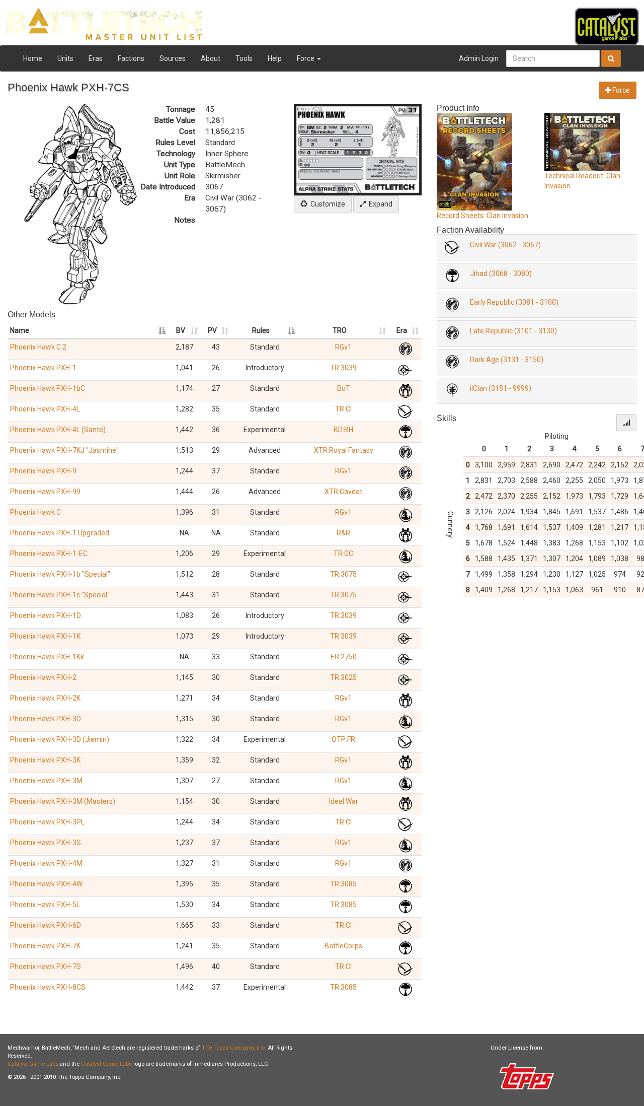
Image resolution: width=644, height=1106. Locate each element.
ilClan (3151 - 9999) (500, 388)
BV (180, 330)
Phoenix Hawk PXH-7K (45, 946)
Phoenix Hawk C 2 (38, 347)
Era (401, 330)
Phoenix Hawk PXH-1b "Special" (60, 574)
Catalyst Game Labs (33, 1064)
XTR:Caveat (343, 492)
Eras (96, 58)
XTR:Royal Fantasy (343, 450)
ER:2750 (344, 657)
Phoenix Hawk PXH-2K (45, 698)
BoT (343, 388)
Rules (261, 330)
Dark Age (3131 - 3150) (506, 360)
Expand (379, 204)
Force (306, 58)
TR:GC (343, 553)
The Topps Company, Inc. (234, 1048)
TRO (340, 330)
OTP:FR (343, 739)
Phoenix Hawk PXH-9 (43, 471)
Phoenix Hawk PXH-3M (46, 781)
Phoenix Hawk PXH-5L (45, 905)
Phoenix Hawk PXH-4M (46, 863)
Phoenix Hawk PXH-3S (45, 843)
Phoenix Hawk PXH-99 (45, 492)
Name (19, 330)
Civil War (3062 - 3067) (505, 245)
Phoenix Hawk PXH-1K (45, 636)
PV (212, 330)
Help (275, 58)
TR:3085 (343, 884)
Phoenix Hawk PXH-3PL (47, 822)
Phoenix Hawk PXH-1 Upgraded (59, 533)
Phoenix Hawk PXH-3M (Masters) (62, 801)
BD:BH (343, 430)
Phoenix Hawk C (35, 512)
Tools (244, 58)
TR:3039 (343, 368)
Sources (172, 58)
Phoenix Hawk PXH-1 (43, 368)
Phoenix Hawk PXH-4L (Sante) (58, 430)
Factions (131, 58)
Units (65, 58)
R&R (343, 533)
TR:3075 (343, 574)
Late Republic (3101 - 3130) (513, 331)
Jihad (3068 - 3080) (501, 273)
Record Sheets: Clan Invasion (482, 216)
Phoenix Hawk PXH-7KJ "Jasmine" (64, 450)
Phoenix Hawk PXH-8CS (48, 987)
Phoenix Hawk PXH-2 (43, 677)
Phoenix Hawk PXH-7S (45, 966)
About (210, 58)
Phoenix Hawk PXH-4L (45, 409)
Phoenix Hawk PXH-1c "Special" (60, 595)
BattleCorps (343, 946)
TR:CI (343, 409)
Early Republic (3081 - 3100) (514, 302)
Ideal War (343, 801)
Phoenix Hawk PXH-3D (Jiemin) (59, 739)
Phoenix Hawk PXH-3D (45, 719)
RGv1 (343, 347)
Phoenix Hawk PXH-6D (45, 925)
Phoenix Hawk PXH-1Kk (47, 657)
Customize (326, 204)
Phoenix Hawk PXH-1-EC (49, 553)
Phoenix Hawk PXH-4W (46, 884)
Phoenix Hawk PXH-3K (45, 760)
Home (32, 58)
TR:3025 (343, 677)
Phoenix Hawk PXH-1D (45, 615)
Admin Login (479, 58)
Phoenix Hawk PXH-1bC (47, 388)
